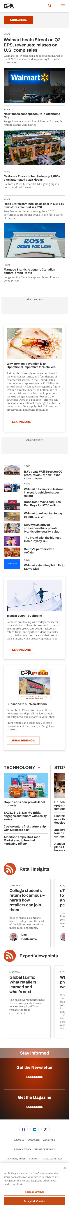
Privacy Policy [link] (22, 1149)
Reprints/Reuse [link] (16, 1158)
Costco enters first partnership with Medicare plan (25, 828)
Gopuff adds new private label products (24, 803)
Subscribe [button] (34, 1076)
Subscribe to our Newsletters (27, 704)
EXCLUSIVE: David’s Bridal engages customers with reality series (25, 816)
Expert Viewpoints (39, 955)
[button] (63, 6)
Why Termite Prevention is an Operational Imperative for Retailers (31, 365)
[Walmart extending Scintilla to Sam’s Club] (12, 565)
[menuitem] (23, 1129)
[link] (23, 1129)
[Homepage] (9, 6)
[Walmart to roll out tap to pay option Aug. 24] (12, 516)
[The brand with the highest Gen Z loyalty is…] (12, 541)
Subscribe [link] (34, 1140)
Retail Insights (34, 869)
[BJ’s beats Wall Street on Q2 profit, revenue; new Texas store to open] (12, 473)
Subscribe (18, 19)
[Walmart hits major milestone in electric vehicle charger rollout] (12, 490)
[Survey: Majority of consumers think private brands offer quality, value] (12, 528)
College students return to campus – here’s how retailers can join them (27, 900)
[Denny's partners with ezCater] (12, 552)
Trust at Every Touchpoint (24, 615)
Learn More (21, 421)
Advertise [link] (49, 1140)
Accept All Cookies (34, 1201)
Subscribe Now (23, 740)
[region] (34, 1185)
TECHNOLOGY (20, 767)
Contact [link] (34, 1158)
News (27, 466)
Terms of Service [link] (45, 1149)
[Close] (65, 1168)
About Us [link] (19, 1140)
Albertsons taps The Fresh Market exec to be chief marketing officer (22, 840)
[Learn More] (34, 343)
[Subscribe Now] (34, 684)
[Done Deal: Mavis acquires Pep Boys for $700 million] (12, 505)
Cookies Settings (52, 1159)
